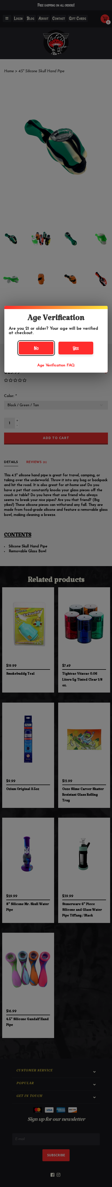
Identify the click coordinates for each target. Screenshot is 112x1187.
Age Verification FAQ (56, 365)
